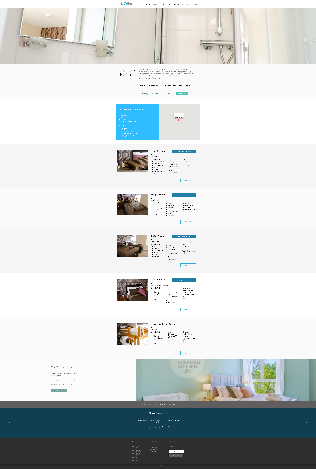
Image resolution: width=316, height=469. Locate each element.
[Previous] (9, 36)
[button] (155, 4)
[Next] (307, 36)
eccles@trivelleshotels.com (128, 121)
